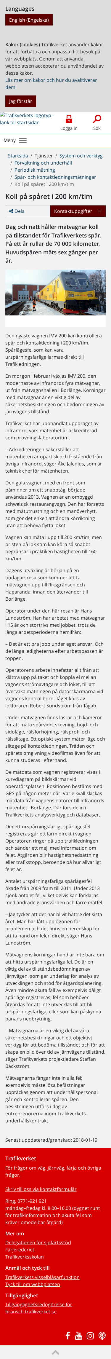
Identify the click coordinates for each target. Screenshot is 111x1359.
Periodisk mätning (35, 170)
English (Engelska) (29, 20)
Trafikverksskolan (24, 1256)
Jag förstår (20, 101)
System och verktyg (81, 155)
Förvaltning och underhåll (43, 162)
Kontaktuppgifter (73, 211)
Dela (19, 211)
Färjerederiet (19, 1249)
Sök (97, 128)
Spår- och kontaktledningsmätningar (55, 177)
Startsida (18, 155)
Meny (10, 140)
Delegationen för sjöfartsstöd (38, 1242)
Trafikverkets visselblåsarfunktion (42, 1277)
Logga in (69, 128)
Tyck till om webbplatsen (32, 1284)
